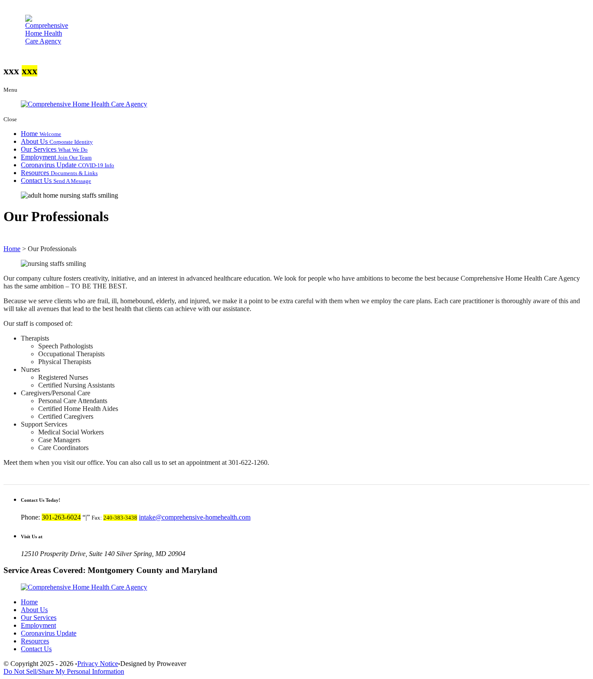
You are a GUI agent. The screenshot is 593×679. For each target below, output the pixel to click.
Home (41, 133)
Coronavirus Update (67, 165)
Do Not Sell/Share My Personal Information (63, 671)
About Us (57, 141)
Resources (59, 172)
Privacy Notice (97, 663)
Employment (56, 157)
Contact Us (56, 180)
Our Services (54, 149)
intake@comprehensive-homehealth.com (194, 517)
